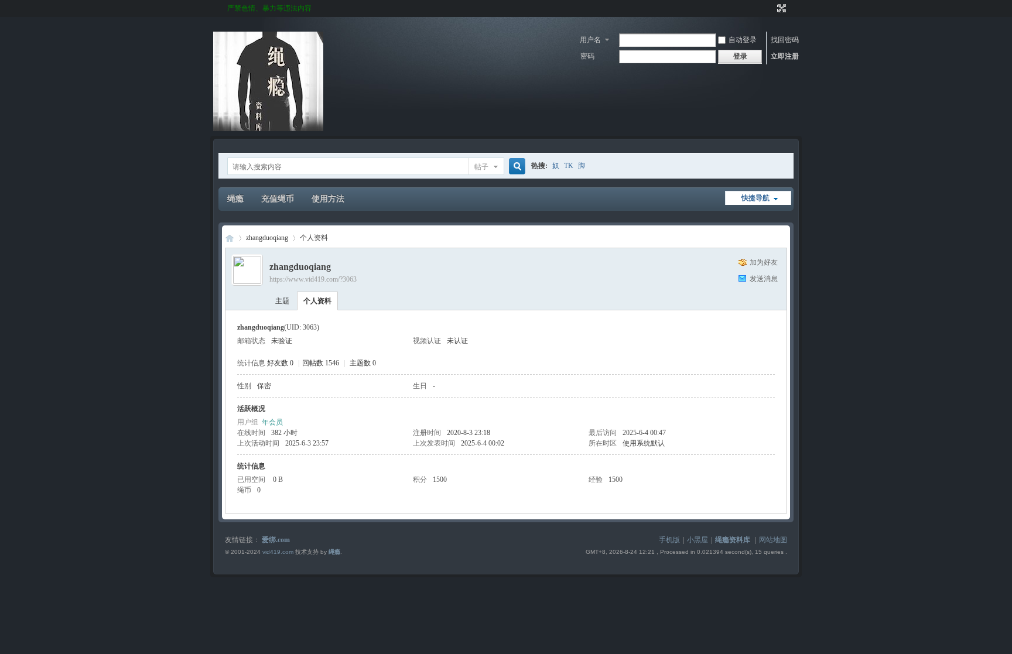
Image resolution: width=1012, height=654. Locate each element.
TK (568, 166)
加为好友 (764, 262)
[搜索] (515, 166)
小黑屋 (697, 540)
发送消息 (764, 279)
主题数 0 (363, 363)
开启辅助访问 (771, 8)
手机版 (669, 540)
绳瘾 (235, 198)
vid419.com (277, 552)
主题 (282, 301)
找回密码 (785, 40)
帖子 (481, 167)
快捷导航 (755, 198)
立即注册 (785, 56)
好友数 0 (280, 363)
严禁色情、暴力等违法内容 (269, 8)
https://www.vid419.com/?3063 (313, 279)
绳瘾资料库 (732, 540)
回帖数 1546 (320, 363)
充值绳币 (277, 198)
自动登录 (743, 40)
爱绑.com (276, 540)
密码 (587, 56)
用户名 (590, 40)
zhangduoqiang (267, 238)
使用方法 (328, 198)
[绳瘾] (268, 129)
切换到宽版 (780, 8)
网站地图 (773, 540)
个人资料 (317, 301)
